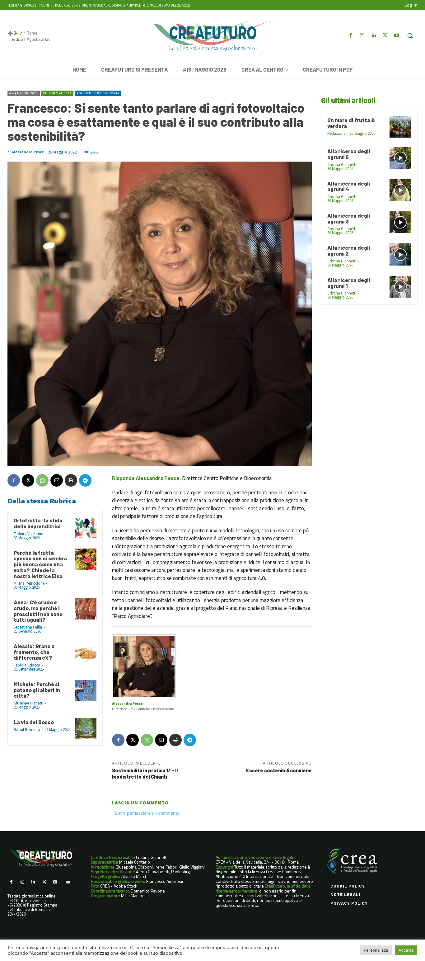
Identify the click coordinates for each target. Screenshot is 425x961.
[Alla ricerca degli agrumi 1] (400, 287)
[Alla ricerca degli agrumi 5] (400, 158)
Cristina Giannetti (341, 164)
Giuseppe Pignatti (28, 703)
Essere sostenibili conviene (279, 770)
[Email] (56, 480)
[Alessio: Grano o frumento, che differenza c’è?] (85, 652)
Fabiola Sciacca (27, 665)
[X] (28, 480)
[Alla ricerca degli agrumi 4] (400, 190)
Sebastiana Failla (28, 627)
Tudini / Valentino (29, 533)
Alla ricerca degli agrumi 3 (348, 218)
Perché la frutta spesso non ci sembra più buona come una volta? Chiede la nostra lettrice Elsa (40, 564)
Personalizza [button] (376, 950)
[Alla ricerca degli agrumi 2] (400, 254)
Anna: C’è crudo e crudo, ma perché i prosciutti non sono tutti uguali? (38, 611)
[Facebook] (350, 35)
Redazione (336, 133)
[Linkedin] (373, 35)
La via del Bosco (34, 722)
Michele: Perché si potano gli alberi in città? (37, 690)
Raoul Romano (27, 729)
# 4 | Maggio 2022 (23, 93)
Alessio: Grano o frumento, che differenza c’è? (34, 652)
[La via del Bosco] (85, 728)
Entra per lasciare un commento (147, 813)
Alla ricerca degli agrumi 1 (348, 283)
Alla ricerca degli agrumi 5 (348, 154)
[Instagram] (362, 35)
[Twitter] (385, 35)
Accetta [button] (406, 950)
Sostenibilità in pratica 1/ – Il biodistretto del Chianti (145, 773)
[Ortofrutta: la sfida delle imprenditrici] (85, 527)
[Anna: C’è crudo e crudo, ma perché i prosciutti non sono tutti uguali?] (85, 608)
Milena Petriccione (29, 583)
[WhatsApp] (42, 480)
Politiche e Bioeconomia (98, 93)
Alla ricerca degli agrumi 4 (348, 186)
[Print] (71, 480)
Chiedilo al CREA (57, 93)
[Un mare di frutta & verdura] (400, 127)
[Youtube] (397, 35)
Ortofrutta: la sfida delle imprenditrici (38, 523)
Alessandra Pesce (28, 151)
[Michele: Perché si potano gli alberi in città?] (85, 690)
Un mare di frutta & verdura (351, 123)
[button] (410, 35)
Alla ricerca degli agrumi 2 (348, 250)
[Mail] (68, 882)
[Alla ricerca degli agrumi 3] (400, 222)
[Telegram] (85, 480)
